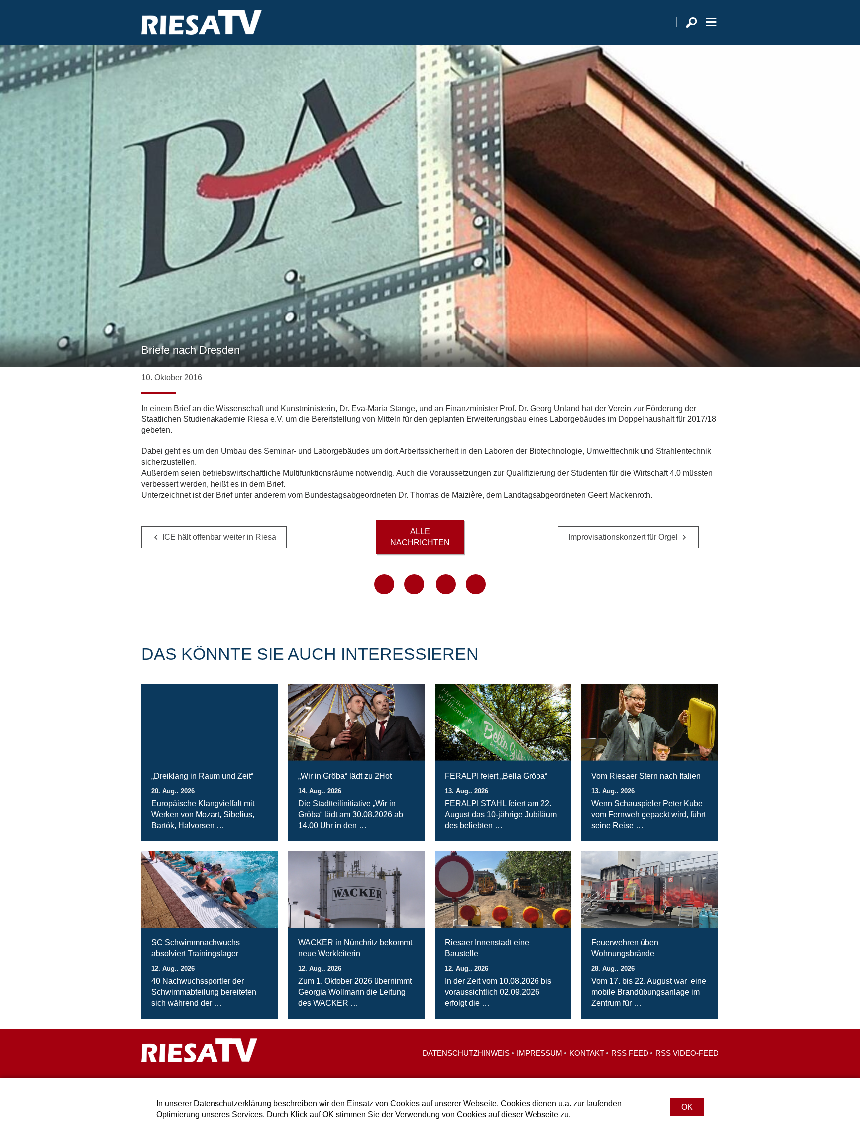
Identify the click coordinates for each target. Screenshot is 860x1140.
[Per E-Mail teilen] (476, 584)
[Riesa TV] (201, 22)
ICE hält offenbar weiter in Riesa (219, 537)
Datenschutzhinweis (466, 1053)
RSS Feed (629, 1053)
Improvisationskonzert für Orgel (623, 537)
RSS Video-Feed (687, 1053)
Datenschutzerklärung (232, 1103)
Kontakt (586, 1053)
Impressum (539, 1053)
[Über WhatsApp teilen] (446, 584)
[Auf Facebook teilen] (384, 584)
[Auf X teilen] (414, 584)
